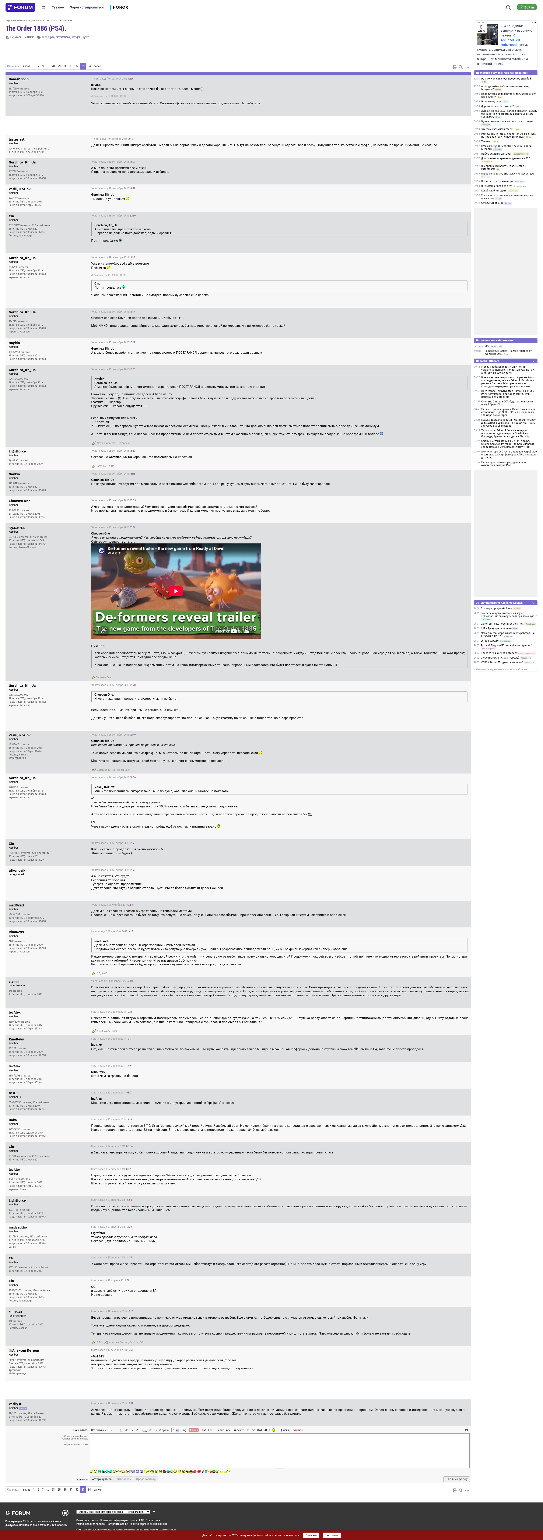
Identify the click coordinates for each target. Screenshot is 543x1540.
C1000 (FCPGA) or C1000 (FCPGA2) (500, 657)
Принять (311, 1535)
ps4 (52, 37)
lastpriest (124, 443)
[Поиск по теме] (461, 67)
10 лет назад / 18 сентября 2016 (113, 161)
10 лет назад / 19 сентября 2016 (113, 257)
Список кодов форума (76, 1436)
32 (77, 66)
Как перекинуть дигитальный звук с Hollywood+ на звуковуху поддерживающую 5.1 (509, 615)
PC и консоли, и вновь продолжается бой (506, 78)
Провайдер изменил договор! (499, 653)
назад (26, 66)
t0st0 (104, 973)
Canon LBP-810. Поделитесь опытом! (502, 623)
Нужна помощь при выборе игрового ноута (507, 121)
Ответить (462, 78)
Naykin (101, 443)
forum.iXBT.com (157, 1529)
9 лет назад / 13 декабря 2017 (112, 981)
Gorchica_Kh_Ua (105, 466)
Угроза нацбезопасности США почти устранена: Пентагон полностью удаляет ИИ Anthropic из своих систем (507, 369)
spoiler (165, 1430)
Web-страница (17, 758)
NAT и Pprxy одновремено (496, 628)
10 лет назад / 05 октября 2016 (112, 904)
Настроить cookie (117, 1524)
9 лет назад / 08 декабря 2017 (112, 931)
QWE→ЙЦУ (263, 1430)
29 (59, 66)
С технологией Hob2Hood (510, 40)
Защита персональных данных (148, 1524)
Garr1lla (134, 1342)
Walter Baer (123, 769)
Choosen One (103, 677)
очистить (298, 1430)
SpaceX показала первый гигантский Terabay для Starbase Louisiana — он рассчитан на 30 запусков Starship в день (508, 422)
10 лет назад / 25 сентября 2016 (113, 311)
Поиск (133, 1520)
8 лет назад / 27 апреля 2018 (112, 1146)
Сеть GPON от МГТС (492, 202)
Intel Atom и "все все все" (496, 185)
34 (89, 66)
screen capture (490, 640)
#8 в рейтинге (36, 1359)
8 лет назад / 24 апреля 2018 (111, 1011)
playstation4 (63, 37)
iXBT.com (82, 1529)
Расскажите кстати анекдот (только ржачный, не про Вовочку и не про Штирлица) (508, 135)
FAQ (141, 1520)
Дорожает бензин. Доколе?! (497, 106)
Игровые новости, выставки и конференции (508, 173)
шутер (85, 37)
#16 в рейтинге (40, 148)
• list (203, 1430)
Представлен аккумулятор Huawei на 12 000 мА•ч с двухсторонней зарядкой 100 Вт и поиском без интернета (507, 394)
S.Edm (100, 1342)
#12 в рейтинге (40, 1267)
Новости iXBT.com (487, 361)
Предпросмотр (146, 1479)
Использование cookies (90, 1524)
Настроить (332, 1535)
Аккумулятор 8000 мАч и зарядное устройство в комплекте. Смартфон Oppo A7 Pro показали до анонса (509, 454)
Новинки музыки (491, 101)
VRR (487, 346)
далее (97, 66)
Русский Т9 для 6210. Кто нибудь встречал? (506, 645)
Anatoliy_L (112, 443)
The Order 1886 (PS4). (36, 28)
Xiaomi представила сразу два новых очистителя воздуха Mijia (503, 464)
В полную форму (456, 1479)
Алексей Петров (118, 1342)
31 (71, 66)
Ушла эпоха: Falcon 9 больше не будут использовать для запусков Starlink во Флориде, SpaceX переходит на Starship (505, 433)
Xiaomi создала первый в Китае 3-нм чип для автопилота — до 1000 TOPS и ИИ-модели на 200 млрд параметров (508, 412)
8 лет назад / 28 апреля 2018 (111, 1280)
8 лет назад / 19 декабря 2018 (112, 1311)
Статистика (153, 1520)
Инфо (451, 78)
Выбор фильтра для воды (496, 153)
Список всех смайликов (75, 1438)
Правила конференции (114, 1520)
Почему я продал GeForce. (497, 608)
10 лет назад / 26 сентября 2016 (113, 685)
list (210, 1430)
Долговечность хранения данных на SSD (505, 158)
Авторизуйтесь (102, 1479)
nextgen (76, 37)
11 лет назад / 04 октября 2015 (112, 78)
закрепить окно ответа (76, 1444)
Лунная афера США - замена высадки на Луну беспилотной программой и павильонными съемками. (509, 113)
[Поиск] (508, 7)
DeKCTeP (29, 37)
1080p (45, 37)
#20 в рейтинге (41, 225)
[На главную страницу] (20, 7)
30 (65, 66)
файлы (287, 1430)
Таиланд (486, 141)
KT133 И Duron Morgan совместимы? (502, 662)
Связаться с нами (87, 1520)
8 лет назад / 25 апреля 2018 (112, 1092)
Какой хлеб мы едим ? (494, 190)
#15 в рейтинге (38, 1236)
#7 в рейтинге (36, 1413)
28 (53, 66)
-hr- (248, 1430)
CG (98, 973)
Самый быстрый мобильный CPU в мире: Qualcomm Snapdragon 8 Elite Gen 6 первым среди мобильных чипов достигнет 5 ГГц (507, 444)
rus (253, 1430)
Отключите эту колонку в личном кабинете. (502, 669)
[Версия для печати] (455, 67)
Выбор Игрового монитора (497, 181)
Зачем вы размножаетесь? (497, 129)
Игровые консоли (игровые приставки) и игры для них (39, 20)
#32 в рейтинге (39, 537)
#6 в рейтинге (40, 1102)
